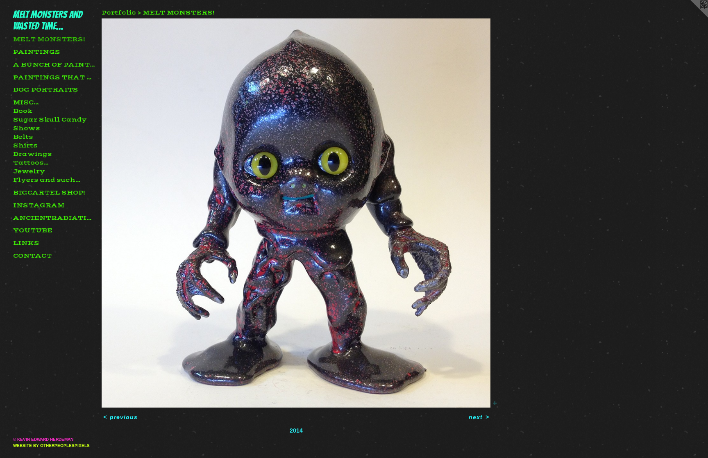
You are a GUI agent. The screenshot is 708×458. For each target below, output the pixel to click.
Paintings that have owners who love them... (54, 77)
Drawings (32, 154)
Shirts (25, 145)
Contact (32, 256)
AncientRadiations (54, 218)
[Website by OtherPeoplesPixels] (691, 16)
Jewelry (29, 171)
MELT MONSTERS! (49, 39)
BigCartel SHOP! (49, 192)
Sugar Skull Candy (50, 119)
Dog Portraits (45, 89)
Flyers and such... (46, 180)
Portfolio (119, 12)
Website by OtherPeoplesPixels (51, 445)
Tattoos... (30, 162)
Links (26, 243)
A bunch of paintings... (54, 64)
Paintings (36, 52)
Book (22, 111)
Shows (26, 128)
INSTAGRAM (38, 205)
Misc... (26, 102)
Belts (23, 137)
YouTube (32, 230)
